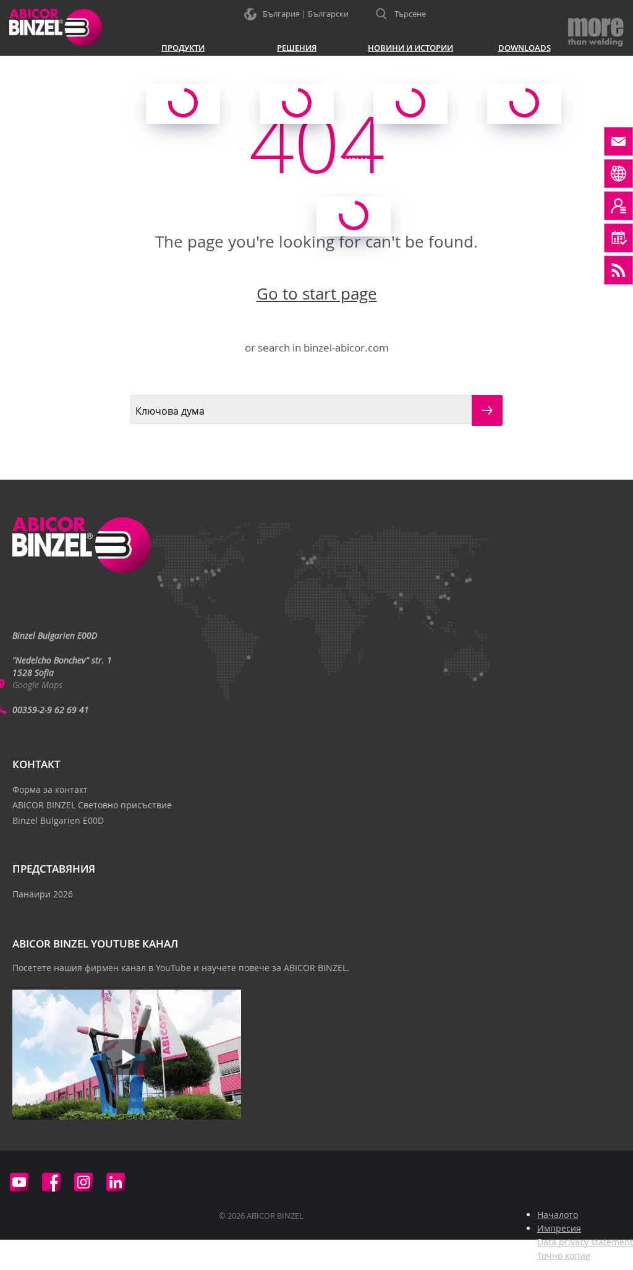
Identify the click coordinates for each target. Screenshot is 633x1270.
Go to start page (317, 294)
